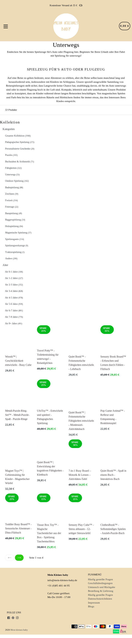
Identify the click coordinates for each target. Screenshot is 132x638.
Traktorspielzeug (15, 252)
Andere (11, 258)
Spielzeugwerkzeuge (16, 245)
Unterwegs (12, 174)
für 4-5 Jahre (14, 297)
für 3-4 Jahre (14, 291)
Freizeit (11, 200)
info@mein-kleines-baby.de (62, 580)
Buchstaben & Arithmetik (19, 161)
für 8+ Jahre (13, 323)
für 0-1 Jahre (14, 271)
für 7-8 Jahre (14, 317)
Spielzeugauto (14, 239)
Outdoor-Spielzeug (17, 181)
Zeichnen (11, 194)
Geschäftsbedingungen (100, 583)
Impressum (94, 602)
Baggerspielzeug (15, 219)
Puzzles (11, 155)
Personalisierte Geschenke (19, 148)
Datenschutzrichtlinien (100, 598)
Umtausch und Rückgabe (101, 587)
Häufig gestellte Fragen (100, 579)
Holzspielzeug (14, 226)
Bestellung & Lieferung (100, 591)
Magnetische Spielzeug (18, 232)
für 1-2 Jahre (14, 278)
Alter (5, 265)
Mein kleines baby (19, 630)
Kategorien (9, 129)
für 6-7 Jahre (14, 310)
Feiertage (11, 206)
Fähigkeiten (13, 168)
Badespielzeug (14, 187)
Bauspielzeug (13, 213)
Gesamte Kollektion (18, 135)
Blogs (91, 606)
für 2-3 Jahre (14, 284)
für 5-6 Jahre (14, 304)
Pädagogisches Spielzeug (19, 142)
